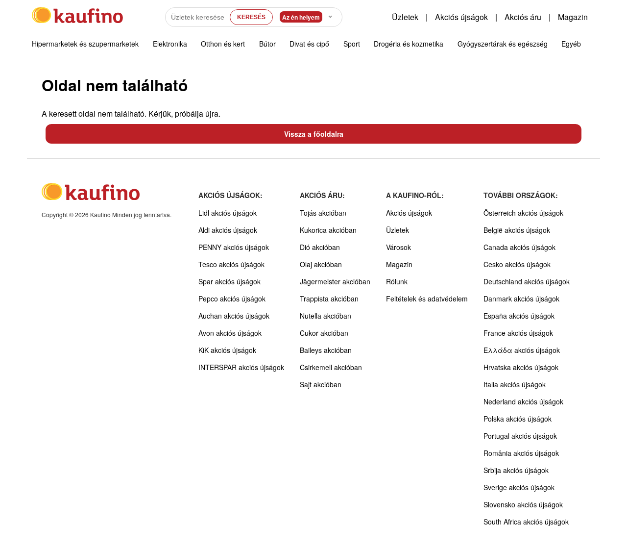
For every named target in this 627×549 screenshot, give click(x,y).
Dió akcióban (320, 247)
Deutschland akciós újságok (526, 281)
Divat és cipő (309, 44)
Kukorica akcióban (328, 230)
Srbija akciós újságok (516, 470)
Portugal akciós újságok (520, 436)
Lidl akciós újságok (227, 213)
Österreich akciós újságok (523, 213)
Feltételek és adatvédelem (427, 298)
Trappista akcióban (329, 298)
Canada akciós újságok (519, 247)
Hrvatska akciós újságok (520, 367)
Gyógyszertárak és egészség (503, 44)
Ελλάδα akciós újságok (521, 350)
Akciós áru (523, 17)
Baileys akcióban (326, 350)
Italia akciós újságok (514, 384)
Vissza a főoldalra (313, 134)
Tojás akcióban (323, 213)
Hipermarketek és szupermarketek (85, 44)
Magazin (573, 17)
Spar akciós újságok (229, 281)
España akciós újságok (519, 316)
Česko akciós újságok (517, 264)
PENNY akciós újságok (233, 247)
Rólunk (397, 281)
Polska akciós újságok (517, 419)
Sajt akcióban (320, 384)
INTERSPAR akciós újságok (241, 367)
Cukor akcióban (324, 333)
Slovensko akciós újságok (523, 504)
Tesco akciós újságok (231, 264)
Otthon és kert (223, 44)
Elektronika (170, 44)
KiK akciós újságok (227, 350)
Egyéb (571, 44)
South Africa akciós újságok (526, 521)
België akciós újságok (516, 230)
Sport (351, 44)
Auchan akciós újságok (233, 316)
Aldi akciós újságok (227, 230)
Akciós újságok (461, 17)
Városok (398, 247)
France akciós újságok (518, 333)
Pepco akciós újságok (231, 298)
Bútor (267, 44)
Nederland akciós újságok (523, 401)
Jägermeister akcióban (335, 281)
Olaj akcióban (321, 264)
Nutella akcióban (325, 316)
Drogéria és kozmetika (408, 44)
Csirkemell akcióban (331, 367)
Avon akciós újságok (230, 333)
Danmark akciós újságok (521, 298)
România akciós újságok (521, 453)
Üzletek (405, 17)
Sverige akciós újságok (519, 487)
